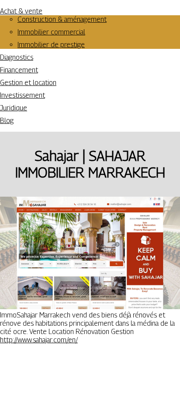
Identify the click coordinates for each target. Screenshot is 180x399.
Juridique (13, 108)
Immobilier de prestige (51, 45)
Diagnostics (16, 57)
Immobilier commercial (51, 32)
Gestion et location (28, 82)
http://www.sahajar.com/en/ (39, 340)
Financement (19, 70)
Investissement (22, 95)
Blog (7, 120)
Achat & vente (21, 11)
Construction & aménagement (62, 19)
